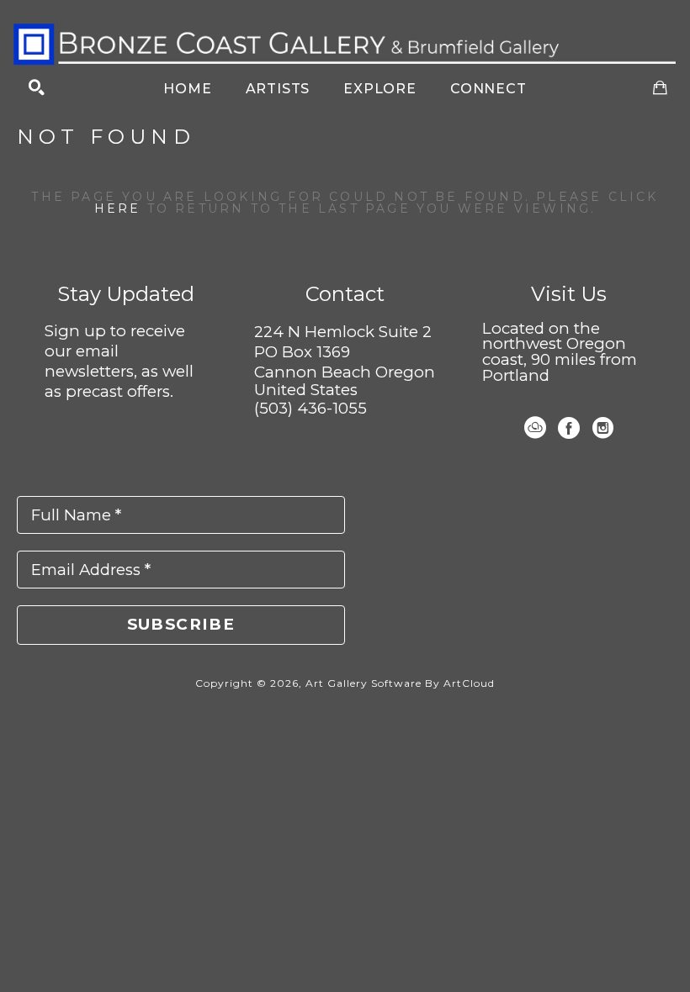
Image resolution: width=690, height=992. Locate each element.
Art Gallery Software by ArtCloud (400, 683)
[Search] (37, 88)
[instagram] (602, 428)
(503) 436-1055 (310, 408)
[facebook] (569, 428)
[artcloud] (535, 428)
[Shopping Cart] (660, 88)
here (117, 208)
